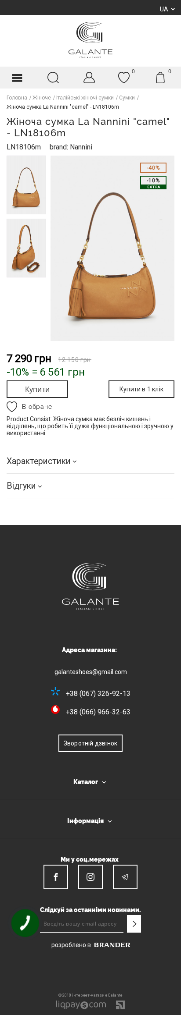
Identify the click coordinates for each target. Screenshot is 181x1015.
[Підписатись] (134, 924)
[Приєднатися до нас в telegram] (125, 877)
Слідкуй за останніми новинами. (90, 910)
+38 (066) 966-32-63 (98, 712)
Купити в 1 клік (141, 389)
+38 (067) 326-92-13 (98, 693)
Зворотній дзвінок (90, 743)
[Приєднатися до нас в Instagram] (90, 877)
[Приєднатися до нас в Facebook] (55, 877)
